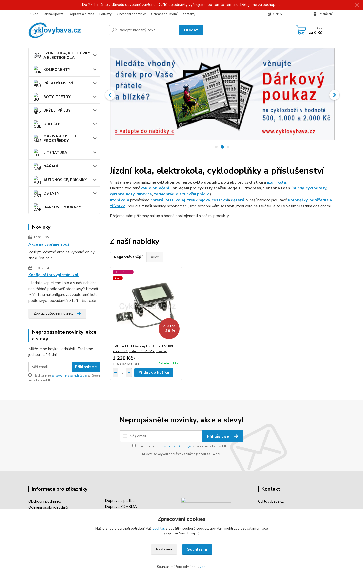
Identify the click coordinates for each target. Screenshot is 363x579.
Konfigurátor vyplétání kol (53, 275)
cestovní (220, 200)
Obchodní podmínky (131, 14)
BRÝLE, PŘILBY (57, 110)
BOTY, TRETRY (57, 96)
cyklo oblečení (155, 188)
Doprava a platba (81, 14)
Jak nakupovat (53, 14)
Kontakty (189, 14)
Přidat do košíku (153, 372)
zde (202, 566)
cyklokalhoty (122, 194)
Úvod (34, 14)
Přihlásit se (86, 367)
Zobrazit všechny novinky (53, 313)
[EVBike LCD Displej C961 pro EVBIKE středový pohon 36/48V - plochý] (146, 305)
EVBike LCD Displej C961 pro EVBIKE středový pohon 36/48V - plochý (143, 348)
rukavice (144, 194)
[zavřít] (357, 5)
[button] (110, 95)
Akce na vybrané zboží (49, 244)
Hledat (191, 30)
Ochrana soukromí (164, 14)
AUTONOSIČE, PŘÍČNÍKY (65, 179)
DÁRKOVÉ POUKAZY (62, 207)
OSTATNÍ (51, 193)
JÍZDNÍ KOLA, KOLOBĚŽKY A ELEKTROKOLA (66, 55)
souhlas (159, 528)
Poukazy (105, 14)
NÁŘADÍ (50, 166)
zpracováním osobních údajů (69, 376)
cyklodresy (316, 188)
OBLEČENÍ (52, 124)
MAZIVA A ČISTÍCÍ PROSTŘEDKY (59, 138)
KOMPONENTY (56, 69)
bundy (298, 188)
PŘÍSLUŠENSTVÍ (58, 83)
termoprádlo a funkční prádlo (182, 194)
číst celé (46, 258)
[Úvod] (66, 30)
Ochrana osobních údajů (48, 507)
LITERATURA (55, 152)
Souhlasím (197, 549)
